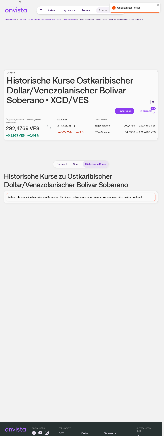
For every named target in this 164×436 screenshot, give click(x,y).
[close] (157, 5)
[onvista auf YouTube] (40, 433)
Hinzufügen (124, 111)
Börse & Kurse (10, 19)
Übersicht (61, 164)
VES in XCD (62, 120)
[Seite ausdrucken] (153, 102)
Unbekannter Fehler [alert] (127, 7)
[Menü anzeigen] (41, 10)
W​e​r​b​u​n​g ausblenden (108, 43)
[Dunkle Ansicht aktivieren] (20, 1)
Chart (76, 164)
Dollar (84, 433)
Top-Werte (110, 433)
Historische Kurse (95, 164)
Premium (87, 10)
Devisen (22, 19)
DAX (61, 433)
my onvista (69, 10)
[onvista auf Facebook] (34, 433)
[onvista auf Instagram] (47, 433)
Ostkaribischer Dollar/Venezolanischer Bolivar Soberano (52, 19)
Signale (147, 111)
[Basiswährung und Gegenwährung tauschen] (49, 128)
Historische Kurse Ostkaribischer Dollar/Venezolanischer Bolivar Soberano (111, 19)
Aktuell (52, 10)
